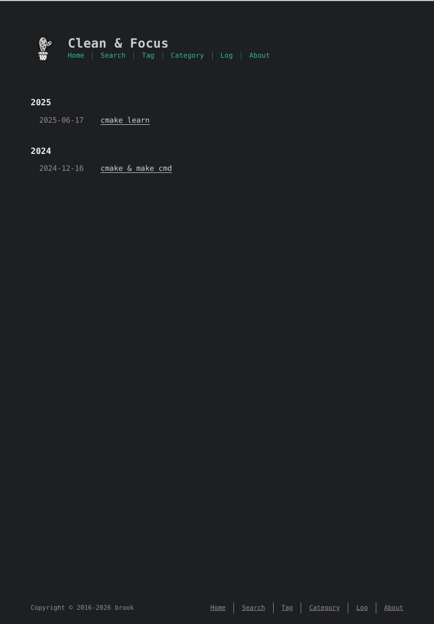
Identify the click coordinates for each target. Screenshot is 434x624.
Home (76, 56)
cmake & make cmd (136, 168)
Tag (148, 56)
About (259, 56)
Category (187, 56)
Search (113, 56)
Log (227, 56)
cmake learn (125, 120)
